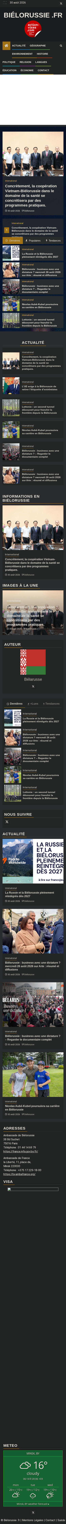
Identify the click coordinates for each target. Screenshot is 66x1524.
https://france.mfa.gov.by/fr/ (20, 1151)
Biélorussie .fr (33, 15)
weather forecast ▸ (33, 1503)
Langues (41, 62)
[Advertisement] (33, 92)
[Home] (6, 46)
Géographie (38, 45)
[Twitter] (33, 686)
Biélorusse (29, 211)
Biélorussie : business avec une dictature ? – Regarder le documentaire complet (40, 289)
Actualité (19, 45)
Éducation (9, 70)
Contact (43, 70)
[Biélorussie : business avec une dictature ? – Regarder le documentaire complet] (11, 286)
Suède (61, 1520)
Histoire (42, 54)
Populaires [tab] (34, 240)
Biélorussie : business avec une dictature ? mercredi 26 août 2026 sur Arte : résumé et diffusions (41, 272)
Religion (25, 62)
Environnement (22, 54)
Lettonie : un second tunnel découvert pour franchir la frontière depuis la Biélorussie (39, 322)
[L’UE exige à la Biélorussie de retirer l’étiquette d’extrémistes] (11, 385)
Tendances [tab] (54, 240)
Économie (27, 70)
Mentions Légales (32, 1520)
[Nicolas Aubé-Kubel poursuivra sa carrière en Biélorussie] (11, 303)
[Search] (61, 46)
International (17, 223)
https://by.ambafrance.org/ (19, 1174)
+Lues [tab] (34, 703)
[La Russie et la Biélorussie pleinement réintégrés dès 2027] (11, 253)
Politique (9, 62)
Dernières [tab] (14, 240)
